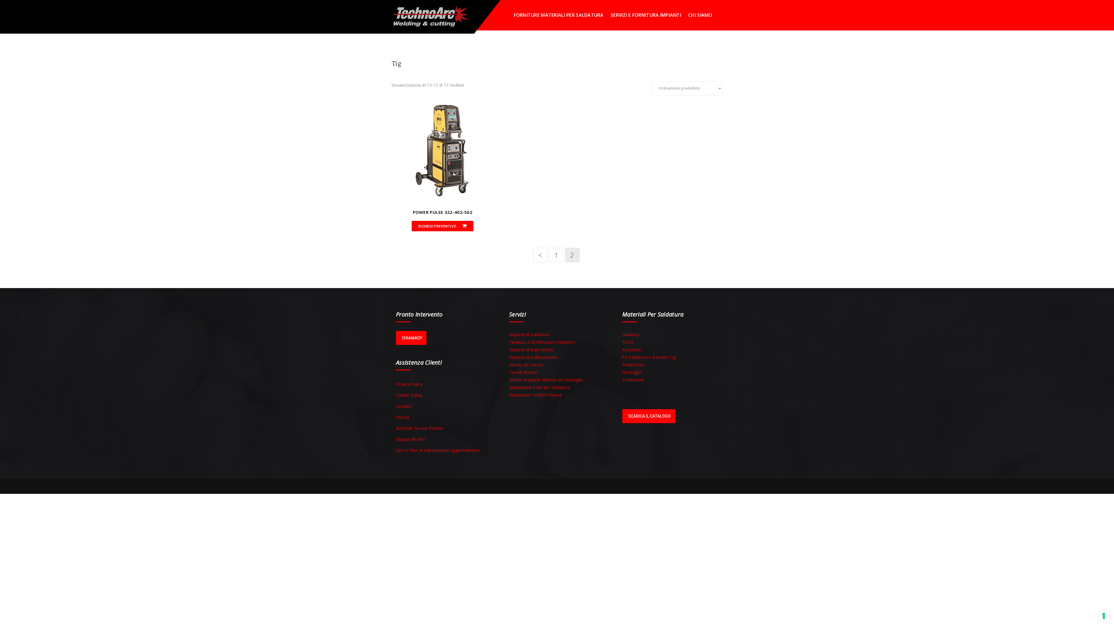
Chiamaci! (412, 338)
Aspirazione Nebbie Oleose (535, 395)
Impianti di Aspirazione (531, 349)
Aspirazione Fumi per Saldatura (539, 387)
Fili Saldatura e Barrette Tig (649, 357)
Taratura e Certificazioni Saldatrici (542, 342)
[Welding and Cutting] (435, 15)
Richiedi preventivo (437, 226)
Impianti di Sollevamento (533, 357)
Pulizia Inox (633, 364)
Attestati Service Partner (420, 428)
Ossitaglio (632, 372)
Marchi (402, 417)
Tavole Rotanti (523, 372)
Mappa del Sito (410, 439)
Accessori (631, 349)
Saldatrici (631, 334)
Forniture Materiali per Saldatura (559, 15)
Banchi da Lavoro (526, 364)
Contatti (404, 406)
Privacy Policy (409, 384)
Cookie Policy (409, 395)
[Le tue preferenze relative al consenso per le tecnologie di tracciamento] (1103, 615)
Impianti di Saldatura (529, 334)
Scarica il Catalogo (649, 416)
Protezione (633, 380)
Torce (628, 342)
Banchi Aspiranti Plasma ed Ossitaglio (546, 380)
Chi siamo (700, 15)
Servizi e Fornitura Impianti (646, 15)
